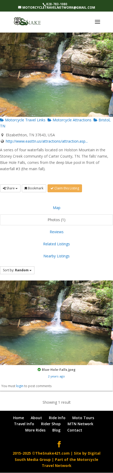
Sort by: (16, 270)
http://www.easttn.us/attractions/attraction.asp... (47, 141)
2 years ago (56, 376)
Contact (74, 430)
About (36, 417)
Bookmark (35, 188)
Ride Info (57, 417)
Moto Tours (83, 417)
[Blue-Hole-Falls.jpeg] (56, 322)
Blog (56, 430)
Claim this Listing (66, 188)
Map (56, 207)
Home (18, 417)
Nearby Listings (56, 255)
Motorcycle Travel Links (24, 119)
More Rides (35, 430)
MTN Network (80, 423)
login (19, 386)
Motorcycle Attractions (71, 119)
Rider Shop (51, 423)
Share (11, 188)
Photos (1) (56, 219)
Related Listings (56, 243)
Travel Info (24, 423)
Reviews (57, 231)
